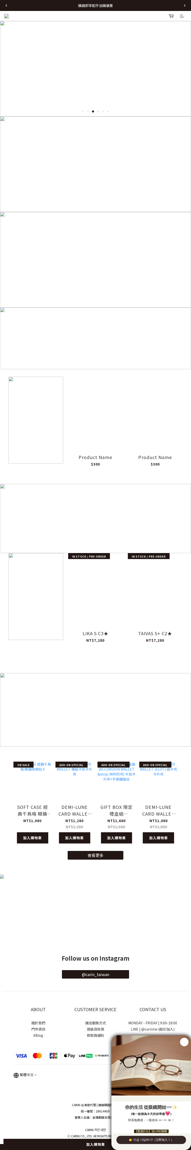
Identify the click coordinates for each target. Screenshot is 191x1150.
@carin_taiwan (95, 974)
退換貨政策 (95, 1029)
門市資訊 (38, 1029)
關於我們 (38, 1022)
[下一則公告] (185, 5)
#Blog (38, 1035)
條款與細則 (95, 1035)
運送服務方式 (95, 1022)
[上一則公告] (6, 5)
